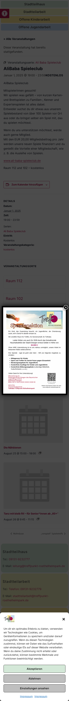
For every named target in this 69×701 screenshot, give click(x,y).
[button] (63, 619)
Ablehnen (34, 678)
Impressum (26, 696)
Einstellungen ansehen (34, 688)
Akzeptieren (34, 668)
